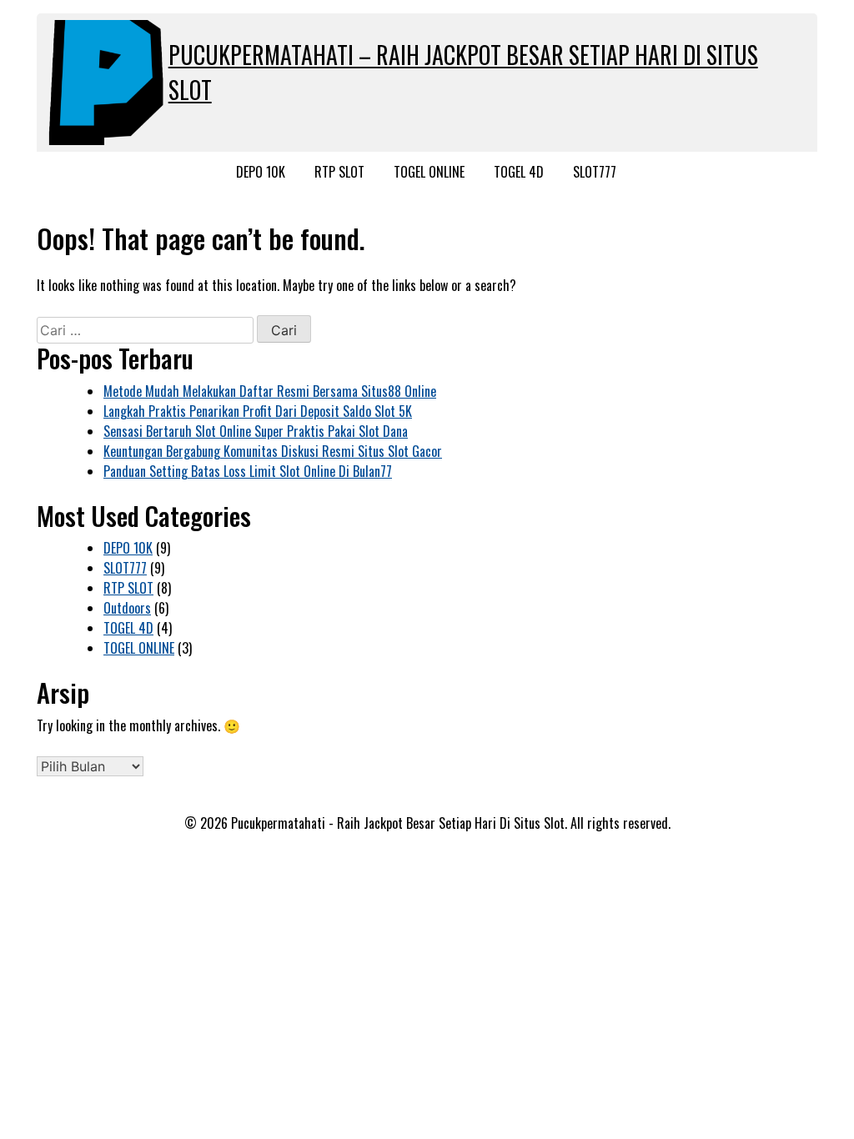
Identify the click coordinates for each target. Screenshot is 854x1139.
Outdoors (127, 608)
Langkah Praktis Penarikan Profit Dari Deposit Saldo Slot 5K (257, 411)
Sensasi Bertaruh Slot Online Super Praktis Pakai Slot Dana (255, 431)
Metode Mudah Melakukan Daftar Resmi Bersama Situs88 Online (269, 391)
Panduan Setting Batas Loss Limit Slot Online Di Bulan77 (247, 471)
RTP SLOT (339, 172)
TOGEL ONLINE (429, 172)
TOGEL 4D (519, 172)
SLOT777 (594, 172)
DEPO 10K (260, 172)
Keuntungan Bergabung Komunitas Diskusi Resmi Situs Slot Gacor (272, 451)
